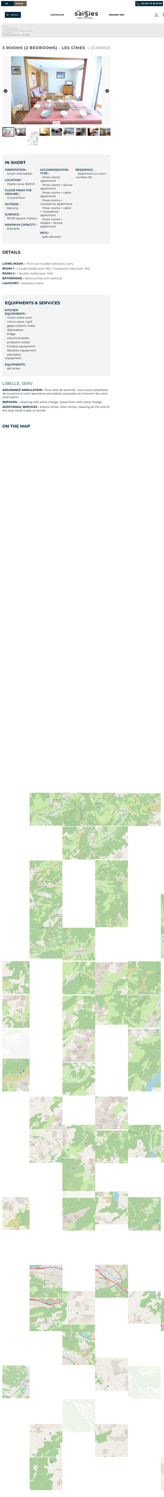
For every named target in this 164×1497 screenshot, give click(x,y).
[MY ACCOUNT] (156, 15)
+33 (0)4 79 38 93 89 (151, 3)
